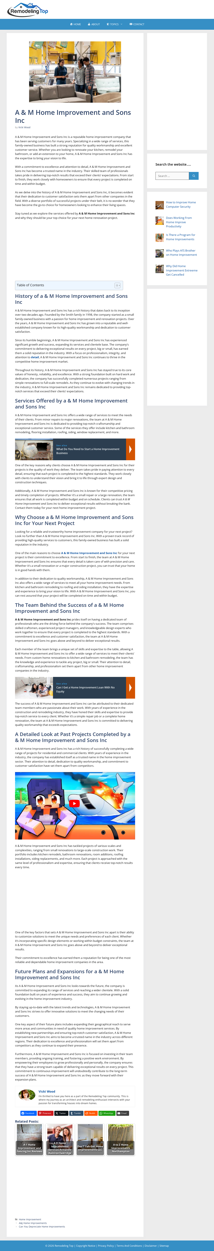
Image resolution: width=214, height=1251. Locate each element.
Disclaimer (151, 1245)
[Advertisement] (146, 8)
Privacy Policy (106, 1245)
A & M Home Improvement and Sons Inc (89, 553)
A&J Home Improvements (33, 1223)
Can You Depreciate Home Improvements (42, 1226)
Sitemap (164, 1245)
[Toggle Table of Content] (116, 285)
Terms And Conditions (129, 1245)
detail (35, 357)
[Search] (194, 176)
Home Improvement (30, 1219)
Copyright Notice (85, 1245)
